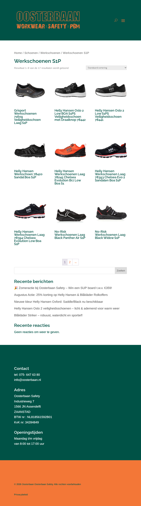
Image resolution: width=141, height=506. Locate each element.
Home (18, 53)
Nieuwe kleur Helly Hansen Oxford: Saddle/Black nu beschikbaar (58, 301)
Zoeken (121, 270)
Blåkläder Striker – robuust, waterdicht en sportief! (48, 315)
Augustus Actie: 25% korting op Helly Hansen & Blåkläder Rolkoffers (61, 295)
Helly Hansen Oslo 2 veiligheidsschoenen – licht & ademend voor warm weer (67, 308)
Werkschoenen (50, 53)
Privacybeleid (21, 494)
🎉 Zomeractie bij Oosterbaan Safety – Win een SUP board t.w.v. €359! (63, 288)
